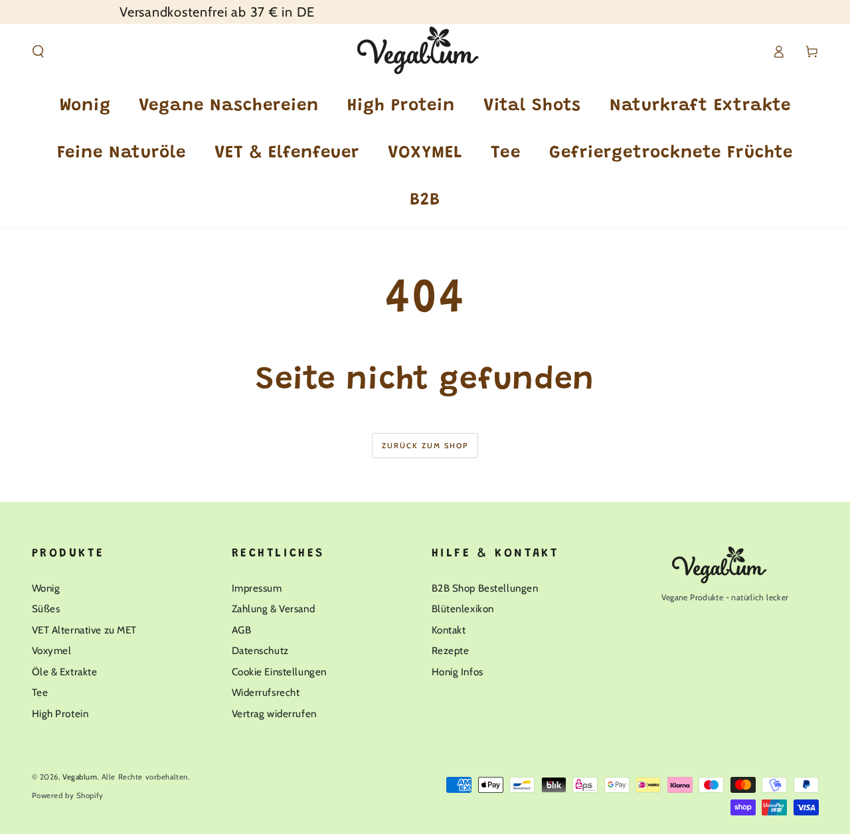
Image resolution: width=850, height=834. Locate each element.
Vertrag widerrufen (274, 713)
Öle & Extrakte (65, 671)
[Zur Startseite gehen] (425, 52)
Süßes (46, 608)
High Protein (60, 713)
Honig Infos (457, 671)
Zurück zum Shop (425, 445)
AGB (242, 630)
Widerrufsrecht (266, 692)
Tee (40, 692)
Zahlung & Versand (273, 608)
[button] (38, 52)
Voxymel (52, 650)
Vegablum (80, 777)
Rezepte (450, 650)
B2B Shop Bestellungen (485, 588)
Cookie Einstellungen (279, 671)
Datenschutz (260, 650)
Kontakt (449, 630)
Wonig (46, 588)
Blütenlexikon (463, 608)
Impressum (257, 588)
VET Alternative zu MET (84, 630)
